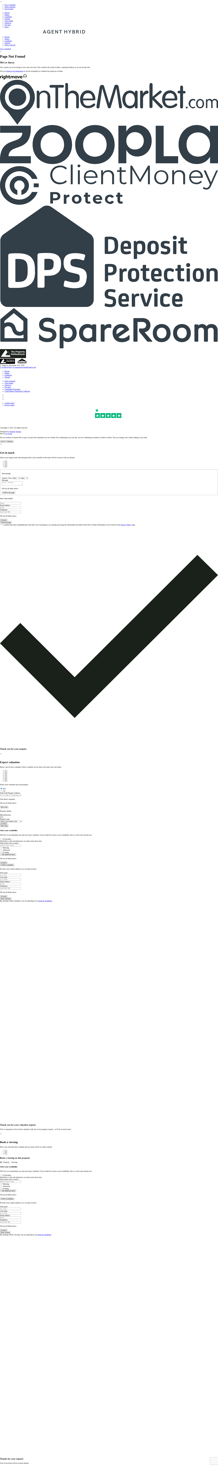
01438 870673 (6, 367)
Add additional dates (8, 854)
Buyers (7, 13)
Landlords (8, 17)
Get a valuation (10, 5)
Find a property (10, 7)
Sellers (7, 15)
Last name (3, 877)
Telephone (3, 510)
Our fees (8, 25)
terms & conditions (45, 901)
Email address (5, 505)
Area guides (9, 21)
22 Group (8, 434)
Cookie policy (10, 403)
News (7, 27)
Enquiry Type (7, 478)
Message (5, 480)
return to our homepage (15, 71)
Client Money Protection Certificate (17, 391)
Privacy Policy (126, 525)
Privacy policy (10, 405)
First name (3, 873)
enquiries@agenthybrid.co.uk (24, 367)
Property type (5, 819)
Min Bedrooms (5, 815)
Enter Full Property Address (10, 793)
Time (9, 843)
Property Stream (15, 432)
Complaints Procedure (12, 389)
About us (8, 23)
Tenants (7, 19)
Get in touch (9, 9)
